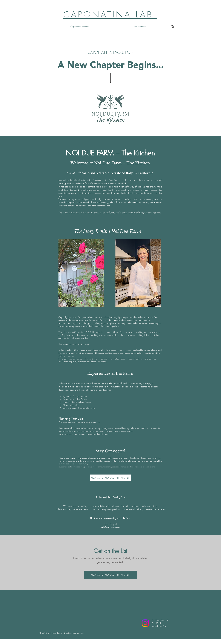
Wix (82, 632)
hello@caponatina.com (111, 527)
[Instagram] (172, 27)
